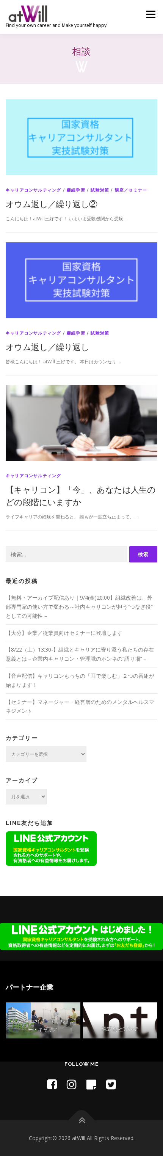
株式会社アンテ (120, 1028)
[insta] (72, 1084)
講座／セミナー (131, 190)
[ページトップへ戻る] (81, 1120)
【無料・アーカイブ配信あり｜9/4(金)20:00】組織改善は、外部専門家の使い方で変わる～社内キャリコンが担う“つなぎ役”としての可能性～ (79, 606)
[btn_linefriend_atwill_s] (51, 847)
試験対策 (100, 190)
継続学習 (76, 190)
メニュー (150, 14)
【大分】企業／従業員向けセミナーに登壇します (64, 632)
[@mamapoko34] (111, 1084)
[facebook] (52, 1084)
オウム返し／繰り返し (47, 346)
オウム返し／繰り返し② (51, 203)
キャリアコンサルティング (33, 190)
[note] (91, 1084)
